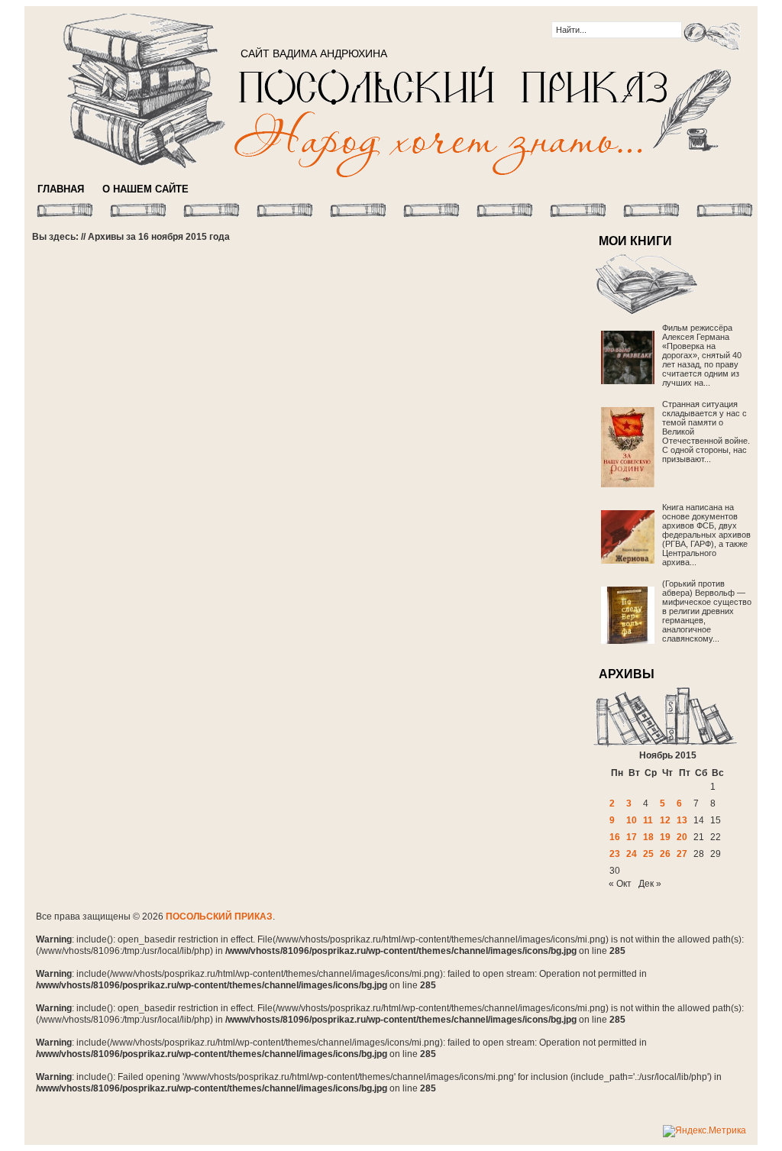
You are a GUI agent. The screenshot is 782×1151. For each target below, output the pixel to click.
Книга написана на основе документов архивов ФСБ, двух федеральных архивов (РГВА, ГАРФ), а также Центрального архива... (706, 535)
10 (631, 820)
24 (631, 854)
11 (648, 820)
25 (648, 854)
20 (682, 837)
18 (648, 837)
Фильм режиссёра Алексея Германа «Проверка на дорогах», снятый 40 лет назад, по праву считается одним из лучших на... (702, 355)
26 (665, 854)
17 (631, 837)
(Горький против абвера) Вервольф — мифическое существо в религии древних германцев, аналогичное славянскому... (706, 611)
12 (665, 820)
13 (682, 820)
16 (614, 837)
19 (665, 837)
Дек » (649, 883)
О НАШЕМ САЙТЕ (145, 189)
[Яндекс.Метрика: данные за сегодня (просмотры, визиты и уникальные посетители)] (704, 1131)
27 (682, 854)
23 (614, 854)
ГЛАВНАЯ (60, 189)
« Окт (620, 883)
